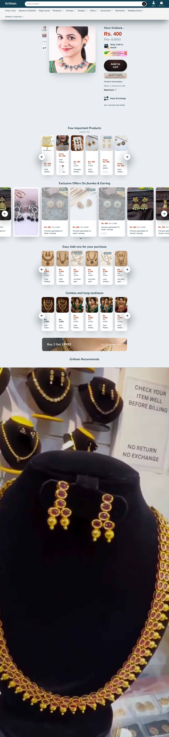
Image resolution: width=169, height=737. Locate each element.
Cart (161, 3)
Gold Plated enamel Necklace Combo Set (106, 314)
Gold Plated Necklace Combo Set (77, 314)
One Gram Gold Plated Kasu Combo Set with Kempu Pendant (48, 314)
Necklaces (57, 10)
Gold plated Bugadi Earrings (106, 155)
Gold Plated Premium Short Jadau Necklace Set (62, 268)
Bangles (81, 10)
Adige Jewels (44, 10)
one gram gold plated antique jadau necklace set (77, 268)
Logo (10, 4)
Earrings (69, 10)
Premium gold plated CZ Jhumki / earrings (140, 212)
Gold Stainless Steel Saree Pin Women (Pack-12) (48, 155)
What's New (10, 10)
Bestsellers (120, 10)
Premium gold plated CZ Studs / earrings (55, 212)
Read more (109, 90)
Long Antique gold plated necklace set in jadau (48, 268)
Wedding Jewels (135, 10)
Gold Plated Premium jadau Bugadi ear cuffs (92, 155)
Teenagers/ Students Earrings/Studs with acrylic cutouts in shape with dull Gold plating (77, 155)
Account (154, 3)
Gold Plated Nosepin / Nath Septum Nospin (62, 155)
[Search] (144, 4)
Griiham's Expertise (13, 16)
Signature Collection (27, 10)
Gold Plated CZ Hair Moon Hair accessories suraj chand (121, 155)
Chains (93, 10)
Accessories (105, 10)
